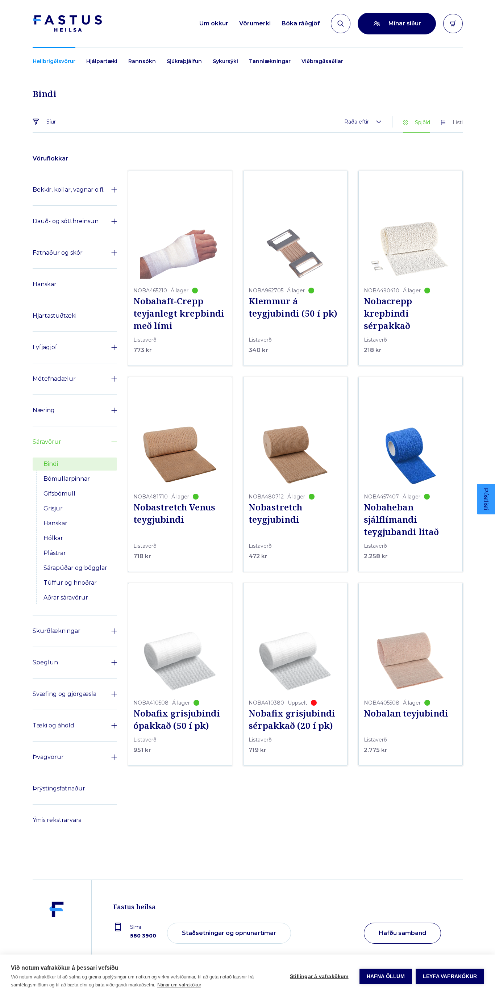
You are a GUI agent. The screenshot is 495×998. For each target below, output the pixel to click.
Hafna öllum (386, 976)
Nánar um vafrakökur (179, 984)
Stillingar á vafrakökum (319, 976)
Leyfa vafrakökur (450, 976)
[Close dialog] (379, 400)
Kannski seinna (318, 642)
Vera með (318, 620)
